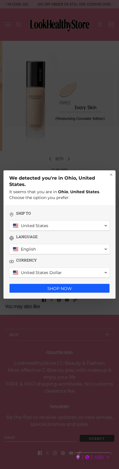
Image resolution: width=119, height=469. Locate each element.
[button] (93, 457)
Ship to (23, 213)
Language (27, 236)
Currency (26, 260)
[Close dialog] (111, 174)
